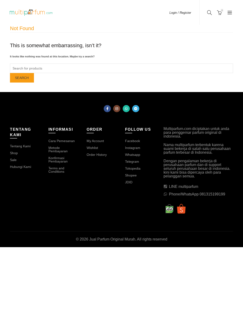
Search (22, 78)
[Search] (209, 12)
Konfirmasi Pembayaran (58, 159)
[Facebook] (107, 108)
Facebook (132, 141)
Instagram (132, 148)
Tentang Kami (20, 146)
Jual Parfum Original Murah (112, 239)
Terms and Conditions (56, 169)
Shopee (131, 175)
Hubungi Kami (20, 167)
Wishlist (92, 148)
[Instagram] (116, 108)
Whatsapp (132, 155)
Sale (13, 160)
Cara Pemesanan (61, 141)
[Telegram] (135, 108)
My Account (95, 141)
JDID (128, 182)
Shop (14, 153)
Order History (97, 155)
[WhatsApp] (126, 108)
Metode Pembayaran (58, 149)
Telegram (132, 161)
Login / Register (180, 12)
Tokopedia (132, 168)
